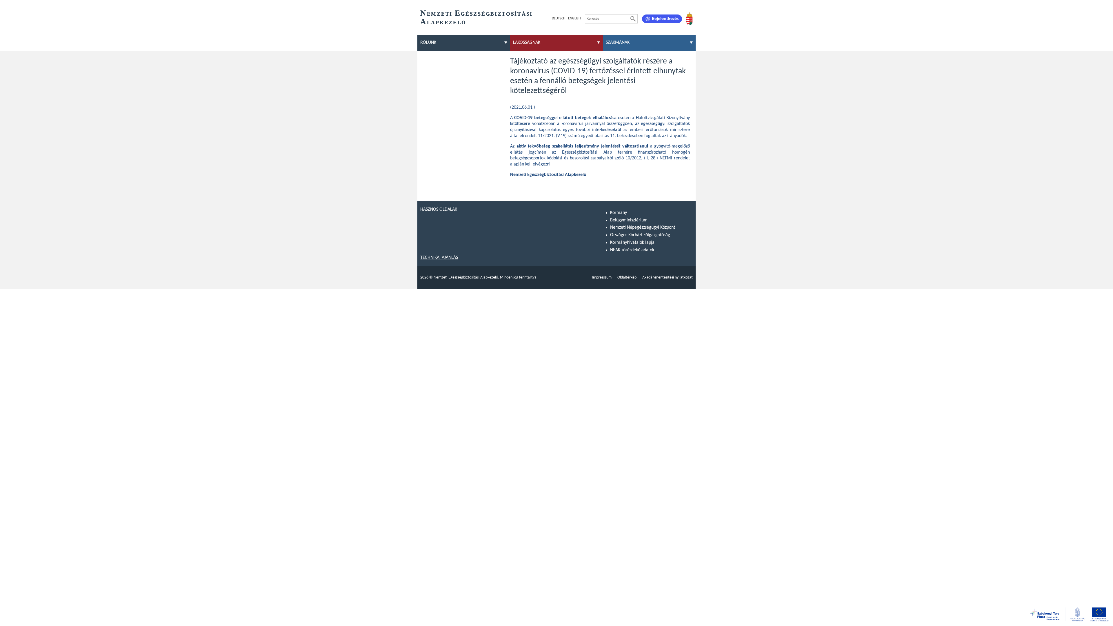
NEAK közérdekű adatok (632, 250)
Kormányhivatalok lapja (632, 242)
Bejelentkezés (665, 19)
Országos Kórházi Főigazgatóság (640, 235)
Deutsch (558, 18)
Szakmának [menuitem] (618, 42)
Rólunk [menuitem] (428, 42)
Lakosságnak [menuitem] (526, 42)
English (574, 18)
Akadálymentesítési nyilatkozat (667, 277)
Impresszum (602, 277)
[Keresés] (633, 18)
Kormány (618, 212)
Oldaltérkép (626, 277)
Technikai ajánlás (439, 257)
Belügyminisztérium (629, 220)
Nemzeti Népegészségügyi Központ (642, 227)
